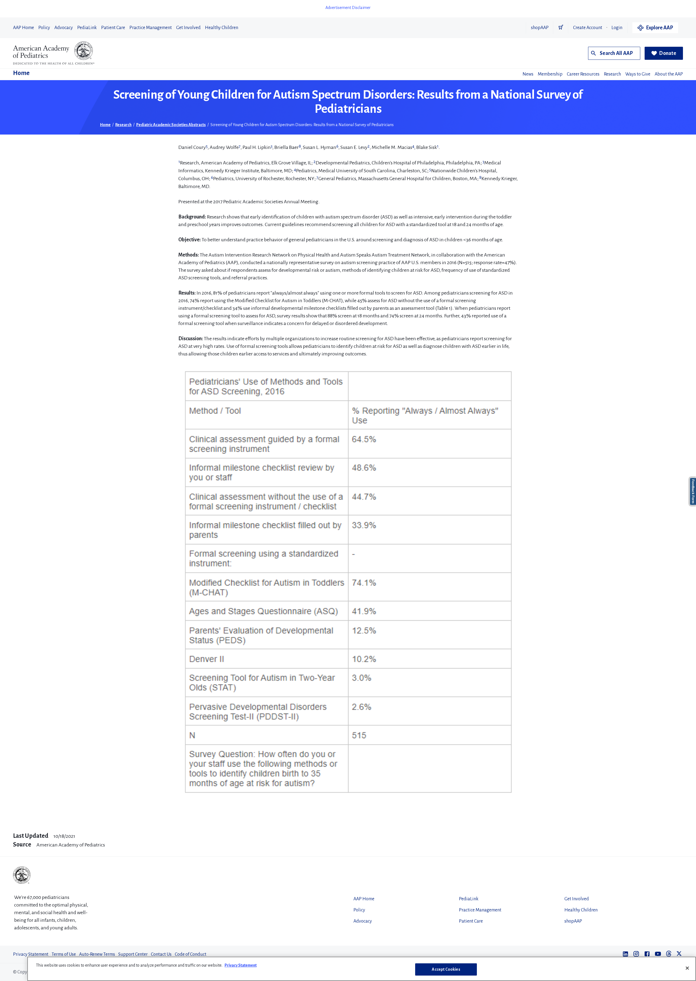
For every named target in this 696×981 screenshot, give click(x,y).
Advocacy (63, 27)
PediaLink (87, 27)
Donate (667, 53)
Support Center (133, 954)
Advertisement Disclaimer (348, 7)
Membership (550, 74)
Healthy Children (221, 27)
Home (21, 73)
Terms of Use (64, 954)
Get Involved (188, 27)
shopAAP (540, 27)
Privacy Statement (30, 954)
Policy (44, 27)
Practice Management (150, 27)
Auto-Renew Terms (97, 954)
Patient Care (113, 27)
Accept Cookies (446, 969)
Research (612, 74)
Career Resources (583, 74)
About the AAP (669, 74)
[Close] (687, 968)
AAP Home (23, 27)
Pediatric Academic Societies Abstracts (171, 125)
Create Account (587, 27)
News (528, 74)
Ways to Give (637, 74)
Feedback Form (693, 491)
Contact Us (161, 954)
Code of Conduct (190, 954)
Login (616, 27)
